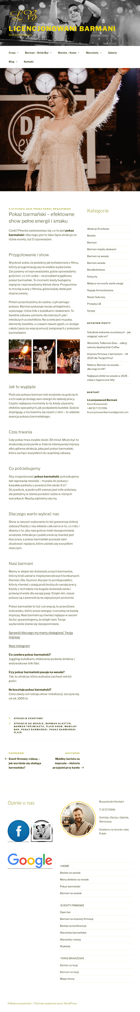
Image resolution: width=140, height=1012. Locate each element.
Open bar (65, 912)
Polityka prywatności (20, 1003)
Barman (92, 242)
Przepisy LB (94, 303)
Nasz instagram (19, 646)
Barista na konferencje (73, 925)
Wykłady (65, 946)
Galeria (112, 52)
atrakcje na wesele (29, 723)
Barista (91, 235)
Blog (11, 61)
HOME (65, 865)
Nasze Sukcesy (96, 297)
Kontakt (29, 61)
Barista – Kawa (67, 52)
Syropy (91, 310)
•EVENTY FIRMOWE (72, 905)
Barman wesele (96, 262)
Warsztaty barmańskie (73, 932)
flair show (54, 726)
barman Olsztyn (58, 723)
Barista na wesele (70, 872)
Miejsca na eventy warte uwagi (105, 283)
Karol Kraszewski (57, 209)
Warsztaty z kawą (70, 939)
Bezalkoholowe (96, 269)
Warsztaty (92, 52)
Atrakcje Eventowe (28, 718)
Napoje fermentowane (100, 290)
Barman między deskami (101, 249)
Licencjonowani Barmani (62, 29)
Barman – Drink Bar (37, 52)
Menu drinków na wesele (74, 879)
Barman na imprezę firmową (76, 918)
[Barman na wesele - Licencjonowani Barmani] (41, 837)
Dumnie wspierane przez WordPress (56, 1003)
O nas (12, 52)
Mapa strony (67, 978)
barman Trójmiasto (29, 726)
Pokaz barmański (34, 729)
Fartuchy (92, 276)
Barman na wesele (98, 256)
